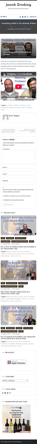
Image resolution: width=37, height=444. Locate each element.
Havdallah (10, 238)
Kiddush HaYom (20, 238)
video (23, 107)
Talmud (23, 254)
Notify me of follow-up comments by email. (17, 196)
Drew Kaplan (18, 49)
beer (20, 251)
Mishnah (7, 44)
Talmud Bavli (5, 241)
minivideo (9, 105)
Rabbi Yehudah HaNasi (13, 299)
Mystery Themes (27, 442)
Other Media (10, 328)
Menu (5, 17)
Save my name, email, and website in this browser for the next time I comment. (18, 191)
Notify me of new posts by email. (14, 200)
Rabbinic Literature (17, 44)
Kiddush (3, 254)
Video (6, 47)
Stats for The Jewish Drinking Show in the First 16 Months (27, 131)
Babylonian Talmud (12, 251)
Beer (3, 238)
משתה (2, 110)
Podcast (19, 328)
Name (5, 167)
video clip (29, 107)
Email (5, 174)
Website (5, 181)
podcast (24, 344)
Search (32, 17)
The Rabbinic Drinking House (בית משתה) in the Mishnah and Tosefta (8, 131)
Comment (6, 149)
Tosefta (28, 44)
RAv (19, 254)
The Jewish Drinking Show (19, 241)
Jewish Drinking (18, 5)
